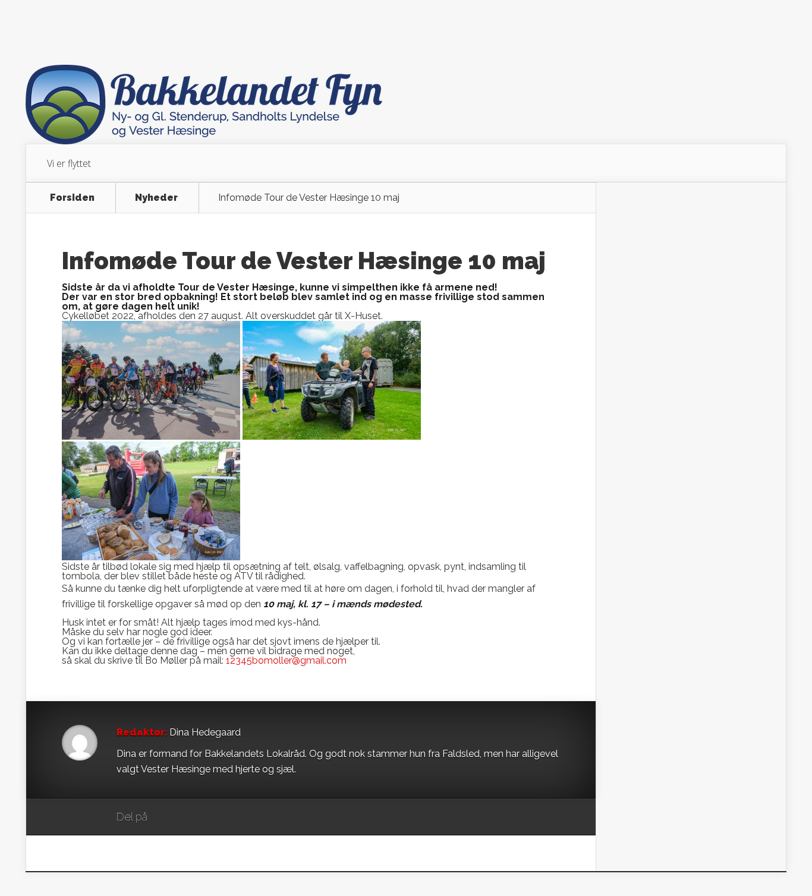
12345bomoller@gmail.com (286, 660)
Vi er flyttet (69, 163)
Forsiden (72, 198)
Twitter (213, 817)
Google (168, 817)
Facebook (191, 817)
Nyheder (156, 198)
